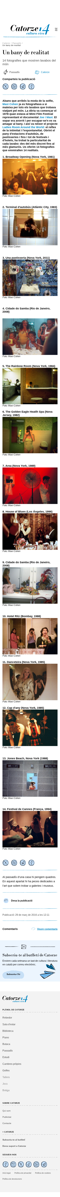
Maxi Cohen (10, 104)
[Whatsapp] (14, 86)
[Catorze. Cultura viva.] (5, 1164)
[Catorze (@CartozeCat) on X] (21, 1164)
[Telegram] (23, 86)
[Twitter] (5, 86)
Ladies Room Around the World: (23, 127)
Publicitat (6, 1117)
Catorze (6, 43)
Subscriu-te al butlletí (13, 1140)
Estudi (5, 1057)
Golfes (6, 1070)
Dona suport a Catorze (14, 1146)
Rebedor (7, 1017)
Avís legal (6, 1173)
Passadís (16, 43)
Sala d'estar (8, 1024)
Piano (5, 1037)
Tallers (6, 1077)
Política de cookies (43, 1173)
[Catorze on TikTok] (29, 1164)
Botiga (6, 1090)
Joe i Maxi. (46, 117)
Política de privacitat (22, 1173)
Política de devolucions (12, 1179)
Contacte (6, 1123)
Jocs (5, 1083)
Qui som (6, 1110)
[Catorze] (15, 1001)
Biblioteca (7, 1031)
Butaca (6, 1044)
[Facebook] (31, 86)
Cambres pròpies (11, 1064)
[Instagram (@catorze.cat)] (13, 1164)
